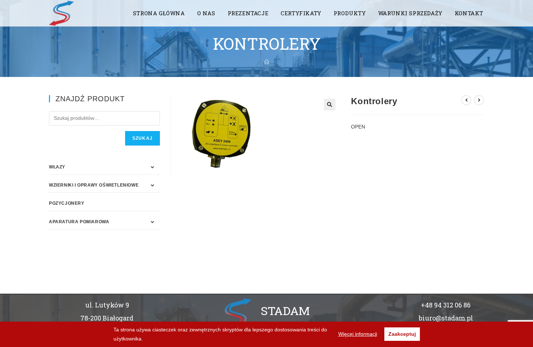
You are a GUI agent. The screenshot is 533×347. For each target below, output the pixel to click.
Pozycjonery (66, 203)
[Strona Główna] (266, 62)
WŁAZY (57, 167)
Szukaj (142, 138)
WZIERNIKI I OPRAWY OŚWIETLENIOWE (94, 185)
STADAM (285, 310)
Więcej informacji (357, 334)
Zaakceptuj (402, 334)
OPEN (358, 127)
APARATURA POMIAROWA (79, 221)
